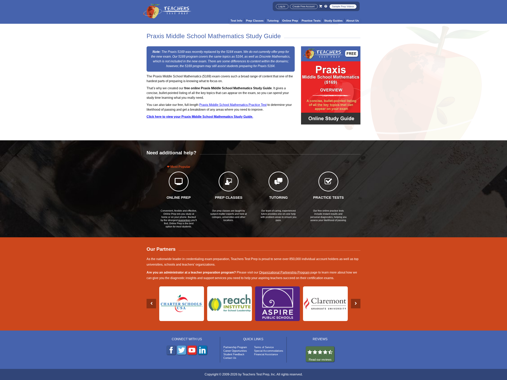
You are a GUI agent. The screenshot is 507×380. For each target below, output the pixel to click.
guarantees (184, 220)
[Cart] (321, 6)
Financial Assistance (266, 354)
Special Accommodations (268, 350)
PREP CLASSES (228, 198)
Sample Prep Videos (343, 6)
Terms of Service (264, 347)
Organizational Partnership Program (284, 272)
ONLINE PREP (179, 198)
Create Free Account (304, 6)
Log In (282, 6)
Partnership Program (235, 347)
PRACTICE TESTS (328, 198)
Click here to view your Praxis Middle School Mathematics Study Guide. (200, 116)
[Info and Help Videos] (326, 6)
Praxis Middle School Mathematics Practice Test (233, 104)
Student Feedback (233, 354)
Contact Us (229, 357)
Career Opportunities (235, 350)
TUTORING (278, 198)
